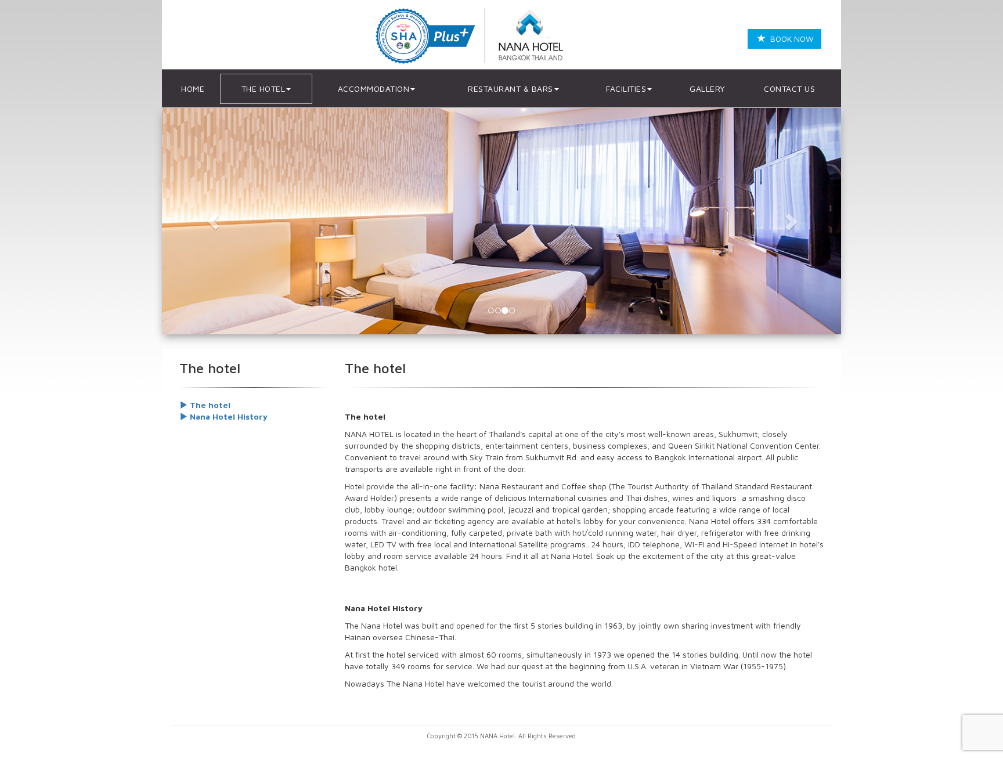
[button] (213, 221)
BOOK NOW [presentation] (790, 39)
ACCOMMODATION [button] (374, 88)
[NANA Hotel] (473, 36)
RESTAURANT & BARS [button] (510, 88)
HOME (192, 88)
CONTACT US (789, 88)
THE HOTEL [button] (263, 88)
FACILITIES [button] (626, 88)
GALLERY (708, 88)
